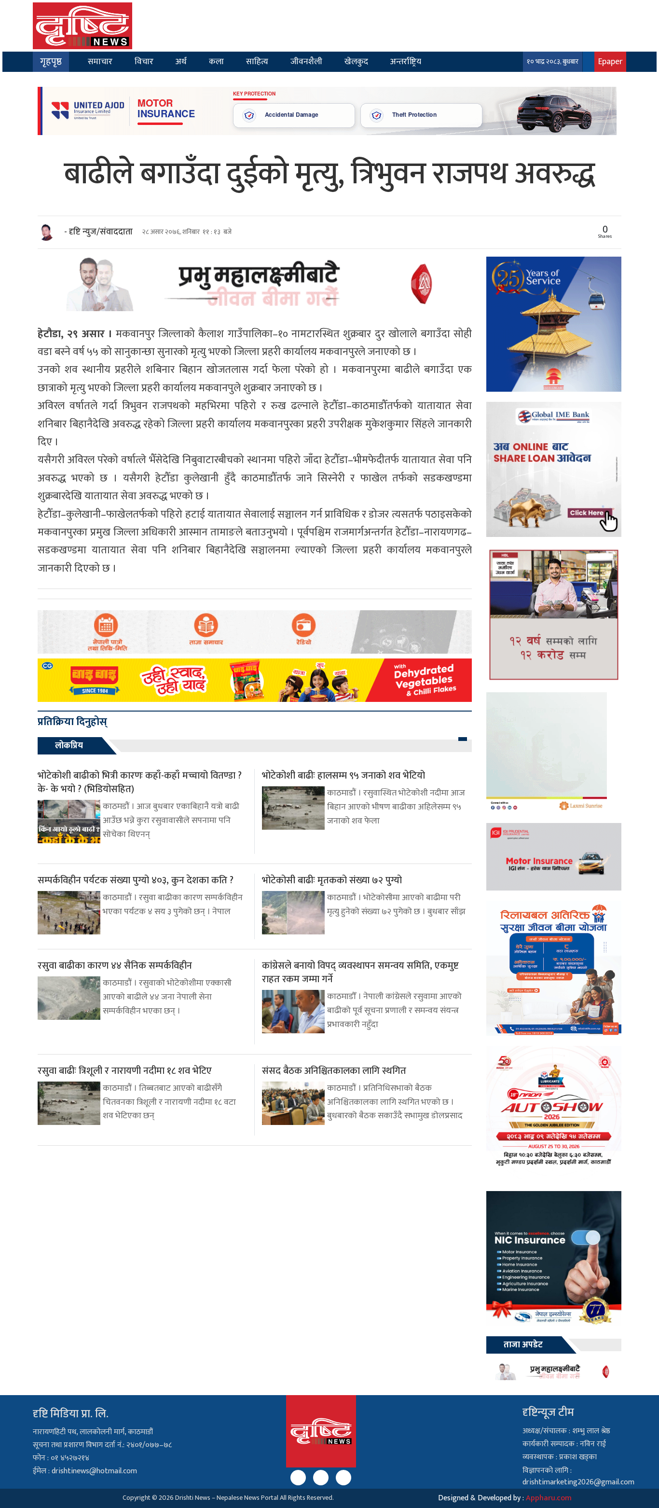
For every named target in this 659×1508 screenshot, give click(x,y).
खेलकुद (356, 62)
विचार (144, 62)
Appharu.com (549, 1498)
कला (216, 62)
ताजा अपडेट (523, 1345)
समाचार (100, 62)
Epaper (610, 62)
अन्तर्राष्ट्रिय (405, 62)
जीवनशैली (306, 62)
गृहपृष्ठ (51, 62)
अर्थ (181, 62)
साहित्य (257, 62)
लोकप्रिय (69, 746)
